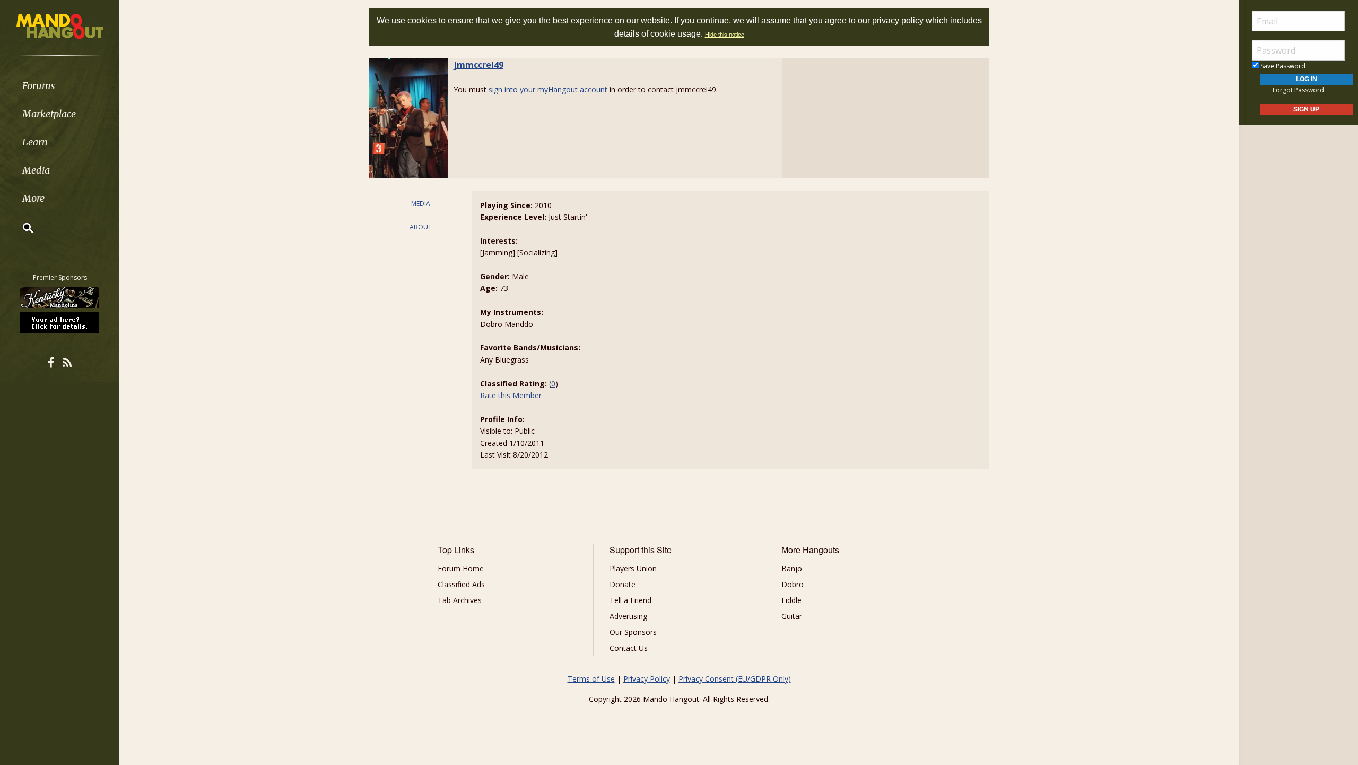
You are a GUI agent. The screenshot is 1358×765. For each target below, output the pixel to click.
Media (36, 170)
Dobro (792, 584)
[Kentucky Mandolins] (60, 298)
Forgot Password (1298, 89)
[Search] (21, 228)
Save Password (1282, 66)
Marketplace (49, 114)
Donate (623, 584)
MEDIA (420, 203)
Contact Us (629, 648)
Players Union (633, 568)
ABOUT (421, 226)
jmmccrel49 (478, 65)
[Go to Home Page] (60, 25)
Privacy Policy (646, 679)
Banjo (791, 568)
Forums (38, 86)
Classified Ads (461, 584)
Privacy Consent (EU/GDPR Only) (734, 679)
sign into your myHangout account (548, 89)
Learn (35, 142)
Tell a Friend (630, 600)
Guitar (791, 616)
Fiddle (791, 600)
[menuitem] (59, 86)
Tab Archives (460, 600)
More (33, 198)
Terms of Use (591, 679)
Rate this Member (511, 395)
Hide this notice (724, 34)
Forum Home (461, 568)
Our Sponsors (633, 632)
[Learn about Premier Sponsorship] (60, 322)
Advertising (628, 616)
